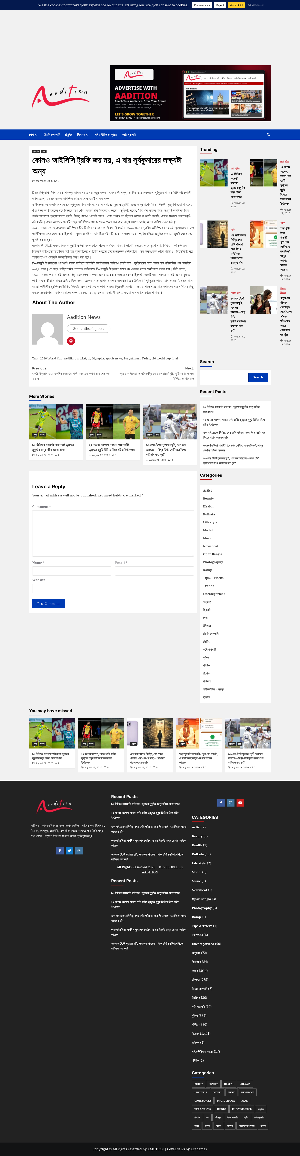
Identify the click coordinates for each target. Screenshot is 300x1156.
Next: (157, 373)
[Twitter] (69, 850)
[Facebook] (60, 850)
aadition (69, 358)
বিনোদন (81, 135)
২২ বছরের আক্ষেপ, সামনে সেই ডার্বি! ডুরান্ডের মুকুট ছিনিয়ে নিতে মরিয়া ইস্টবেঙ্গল (234, 422)
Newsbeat (210, 546)
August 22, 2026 (44, 455)
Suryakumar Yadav (137, 358)
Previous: (71, 373)
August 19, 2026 (158, 460)
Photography (213, 562)
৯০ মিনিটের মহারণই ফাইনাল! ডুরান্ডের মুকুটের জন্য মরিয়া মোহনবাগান (231, 409)
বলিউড (206, 665)
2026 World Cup (51, 358)
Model (208, 530)
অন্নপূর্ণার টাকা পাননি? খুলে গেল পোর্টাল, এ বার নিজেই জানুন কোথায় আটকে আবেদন (233, 447)
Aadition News (84, 317)
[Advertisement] (122, 28)
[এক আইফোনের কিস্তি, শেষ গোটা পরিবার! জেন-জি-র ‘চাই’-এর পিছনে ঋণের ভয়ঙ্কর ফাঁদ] (214, 234)
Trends (208, 586)
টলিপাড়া (283, 288)
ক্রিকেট (36, 151)
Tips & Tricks (213, 578)
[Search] (268, 134)
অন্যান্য (207, 602)
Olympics (98, 358)
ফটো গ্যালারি (129, 135)
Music (207, 538)
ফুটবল (42, 434)
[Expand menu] (36, 135)
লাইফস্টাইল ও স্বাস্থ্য (106, 135)
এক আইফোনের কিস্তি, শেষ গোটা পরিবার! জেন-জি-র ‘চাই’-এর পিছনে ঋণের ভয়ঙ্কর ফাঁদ (234, 434)
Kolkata (209, 514)
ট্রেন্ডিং (68, 135)
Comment (41, 506)
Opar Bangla (212, 554)
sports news (114, 358)
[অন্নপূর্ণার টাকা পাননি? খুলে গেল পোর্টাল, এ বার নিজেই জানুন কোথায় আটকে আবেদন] (263, 234)
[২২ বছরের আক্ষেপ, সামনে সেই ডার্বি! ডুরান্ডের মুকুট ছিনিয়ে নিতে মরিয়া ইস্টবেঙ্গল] (113, 422)
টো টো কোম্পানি (52, 135)
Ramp (207, 570)
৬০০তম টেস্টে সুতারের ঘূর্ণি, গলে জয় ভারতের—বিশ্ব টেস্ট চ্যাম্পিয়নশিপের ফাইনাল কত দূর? (166, 450)
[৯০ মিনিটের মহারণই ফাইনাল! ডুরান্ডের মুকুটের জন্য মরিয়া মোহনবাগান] (56, 422)
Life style (210, 522)
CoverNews (176, 1149)
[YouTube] (240, 803)
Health (208, 506)
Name (38, 562)
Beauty (208, 498)
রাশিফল (207, 681)
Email (121, 562)
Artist (207, 490)
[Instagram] (79, 850)
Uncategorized (214, 594)
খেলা (31, 135)
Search (207, 361)
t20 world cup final (165, 358)
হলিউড (206, 697)
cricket (81, 358)
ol (89, 358)
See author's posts (88, 328)
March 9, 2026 (44, 181)
